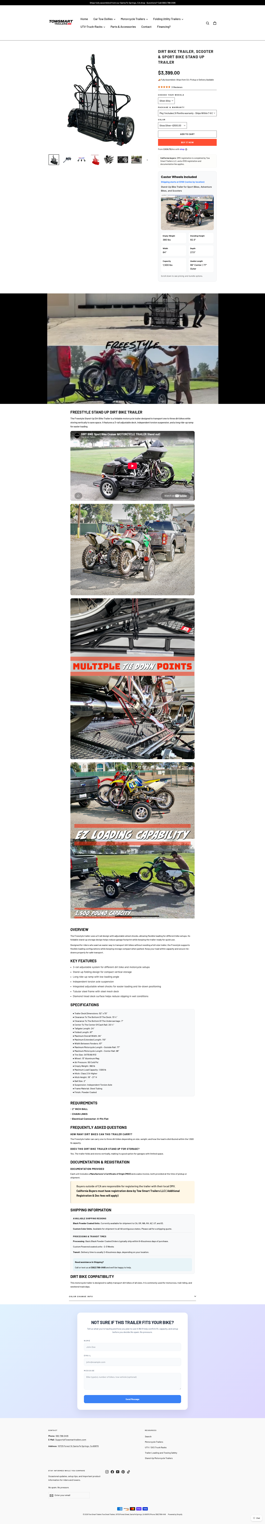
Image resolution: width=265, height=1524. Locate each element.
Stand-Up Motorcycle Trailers (159, 1458)
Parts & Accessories (123, 26)
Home (84, 19)
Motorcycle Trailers (133, 19)
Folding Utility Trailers (167, 19)
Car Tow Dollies (103, 19)
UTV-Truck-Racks (91, 26)
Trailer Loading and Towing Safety (161, 1452)
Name (87, 1340)
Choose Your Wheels (171, 95)
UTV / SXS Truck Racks (156, 1447)
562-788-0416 (62, 1436)
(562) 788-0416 (98, 1267)
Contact (146, 26)
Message (89, 1370)
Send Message (132, 1399)
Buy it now (187, 142)
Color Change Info (81, 1296)
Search (148, 1436)
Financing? (164, 26)
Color (161, 119)
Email (87, 1355)
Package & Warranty (171, 107)
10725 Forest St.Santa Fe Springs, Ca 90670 (78, 1446)
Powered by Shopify (175, 1514)
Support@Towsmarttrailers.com (70, 1439)
